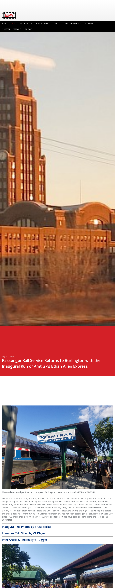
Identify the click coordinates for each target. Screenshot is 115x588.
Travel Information (72, 23)
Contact (28, 29)
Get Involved (26, 23)
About (5, 23)
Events (56, 23)
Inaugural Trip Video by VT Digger (24, 533)
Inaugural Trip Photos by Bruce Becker (26, 527)
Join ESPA (89, 23)
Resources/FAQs (42, 23)
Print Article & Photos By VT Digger (24, 540)
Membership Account (11, 29)
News (14, 23)
